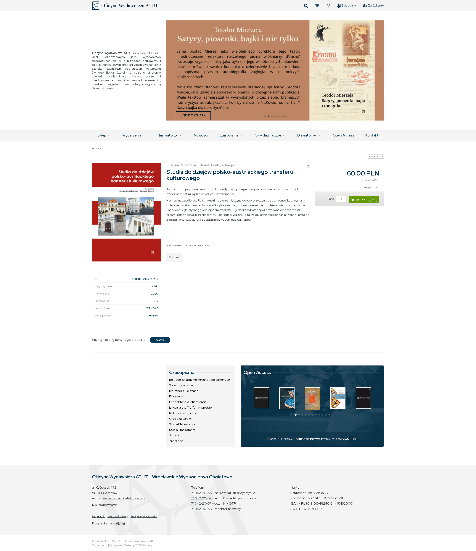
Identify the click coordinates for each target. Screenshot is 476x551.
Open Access (343, 135)
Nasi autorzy (167, 135)
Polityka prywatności (144, 516)
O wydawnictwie (268, 135)
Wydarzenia (131, 135)
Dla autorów (307, 135)
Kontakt (372, 135)
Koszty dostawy (117, 516)
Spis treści (174, 257)
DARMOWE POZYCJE (309, 439)
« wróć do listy (376, 156)
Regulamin (98, 516)
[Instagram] (124, 523)
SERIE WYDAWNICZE (176, 245)
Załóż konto (375, 5)
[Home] (125, 5)
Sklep (101, 135)
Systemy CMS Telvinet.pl (138, 545)
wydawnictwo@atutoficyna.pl (124, 498)
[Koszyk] (317, 6)
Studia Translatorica (182, 430)
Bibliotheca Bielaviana (183, 391)
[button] (170, 70)
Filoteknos (176, 396)
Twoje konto (99, 545)
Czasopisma (228, 135)
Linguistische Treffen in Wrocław (190, 407)
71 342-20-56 (201, 493)
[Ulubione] (328, 6)
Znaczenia (176, 441)
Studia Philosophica (182, 424)
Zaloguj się (348, 5)
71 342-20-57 (201, 498)
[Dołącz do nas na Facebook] (119, 523)
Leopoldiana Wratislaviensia (187, 402)
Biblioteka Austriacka (199, 245)
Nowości (201, 135)
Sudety (174, 435)
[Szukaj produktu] (306, 6)
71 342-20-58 (201, 509)
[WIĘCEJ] (261, 397)
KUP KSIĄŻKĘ (366, 200)
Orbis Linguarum (180, 419)
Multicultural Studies (182, 413)
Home (98, 148)
